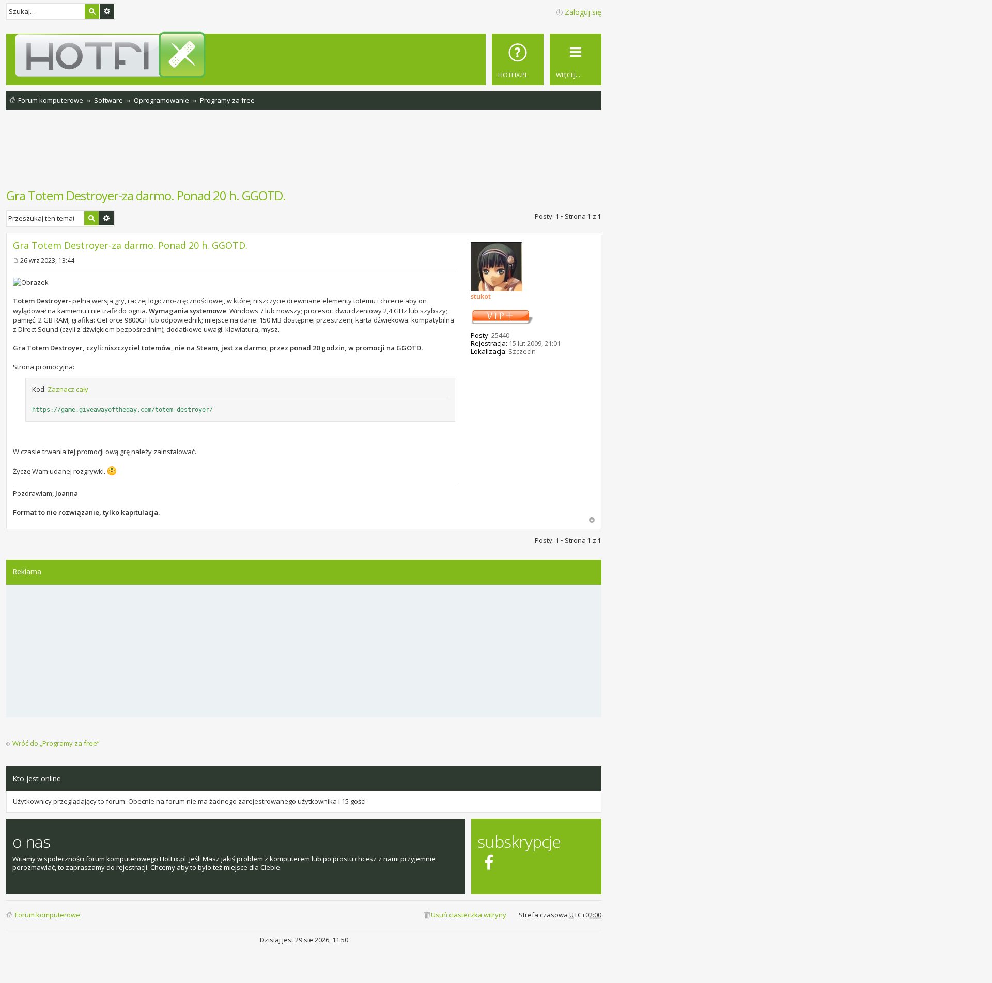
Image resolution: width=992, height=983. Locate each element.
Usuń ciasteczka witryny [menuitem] (468, 915)
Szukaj (92, 11)
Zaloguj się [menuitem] (583, 12)
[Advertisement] (304, 154)
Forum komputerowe (47, 915)
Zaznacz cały (68, 389)
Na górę (592, 520)
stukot (481, 296)
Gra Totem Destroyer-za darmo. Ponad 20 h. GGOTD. (146, 195)
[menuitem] (518, 59)
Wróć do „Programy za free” (56, 743)
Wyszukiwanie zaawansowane (107, 11)
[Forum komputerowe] (305, 54)
